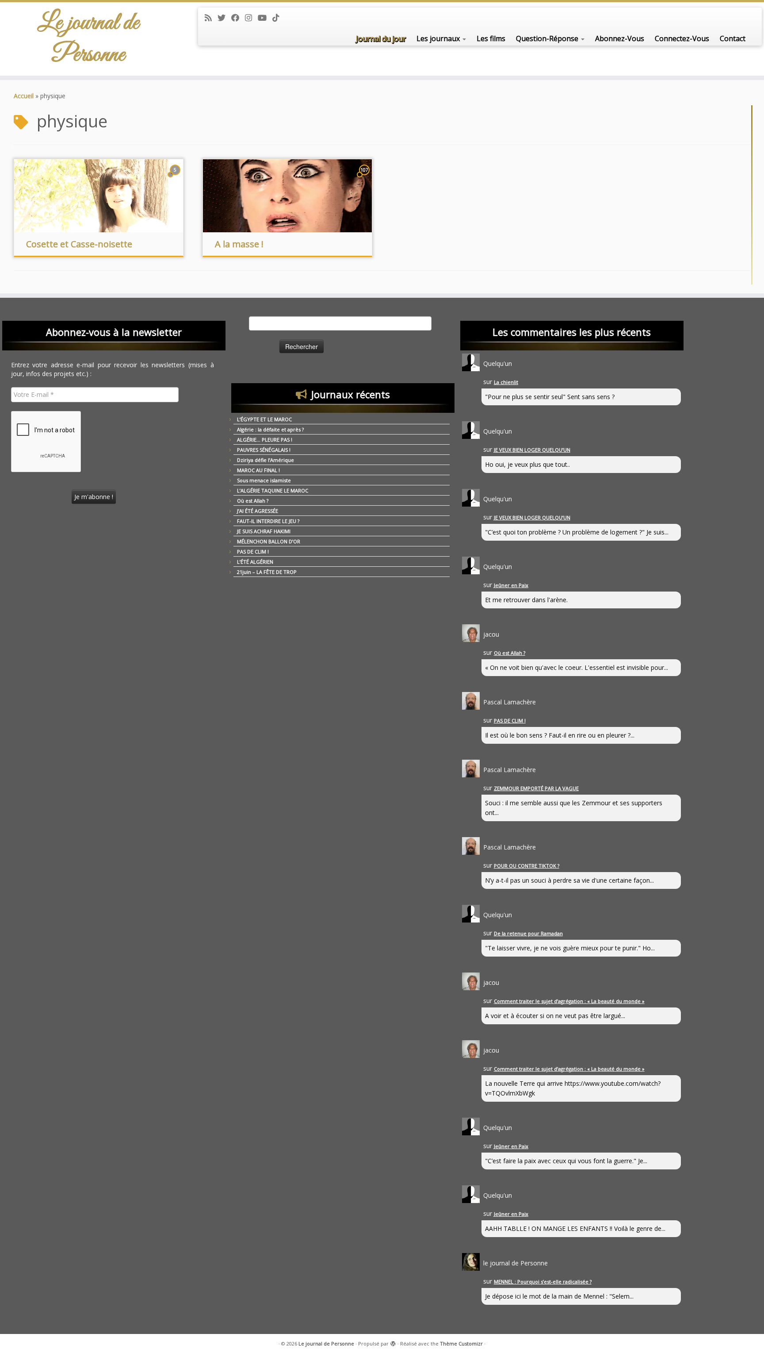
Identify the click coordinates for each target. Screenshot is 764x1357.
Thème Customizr (461, 1343)
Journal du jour (381, 38)
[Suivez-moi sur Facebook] (238, 17)
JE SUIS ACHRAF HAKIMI (263, 531)
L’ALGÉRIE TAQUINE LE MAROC (272, 490)
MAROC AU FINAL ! (258, 470)
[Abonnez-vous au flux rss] (211, 17)
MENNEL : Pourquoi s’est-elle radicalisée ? (543, 1281)
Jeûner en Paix (511, 585)
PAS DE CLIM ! (253, 551)
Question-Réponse (548, 38)
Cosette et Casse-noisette (79, 244)
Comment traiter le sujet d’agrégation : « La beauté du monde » (569, 1001)
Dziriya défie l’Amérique (265, 460)
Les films (491, 38)
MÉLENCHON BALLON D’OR (268, 541)
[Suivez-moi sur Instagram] (251, 17)
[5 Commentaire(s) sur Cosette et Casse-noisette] (176, 178)
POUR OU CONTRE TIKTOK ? (526, 865)
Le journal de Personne (88, 39)
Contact (732, 38)
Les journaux (439, 38)
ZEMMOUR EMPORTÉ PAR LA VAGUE (536, 788)
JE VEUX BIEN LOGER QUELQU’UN (532, 449)
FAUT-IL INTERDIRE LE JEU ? (268, 521)
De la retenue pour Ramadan (528, 933)
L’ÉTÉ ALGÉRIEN (255, 561)
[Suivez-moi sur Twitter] (224, 17)
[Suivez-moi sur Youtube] (265, 17)
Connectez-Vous (682, 38)
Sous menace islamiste (264, 480)
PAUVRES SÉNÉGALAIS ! (263, 449)
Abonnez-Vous (619, 38)
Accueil (24, 96)
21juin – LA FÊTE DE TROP (267, 572)
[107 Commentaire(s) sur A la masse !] (365, 178)
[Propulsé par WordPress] (393, 1342)
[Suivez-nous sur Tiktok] (278, 17)
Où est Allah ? (252, 500)
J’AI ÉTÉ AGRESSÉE (257, 510)
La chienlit (506, 382)
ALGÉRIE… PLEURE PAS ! (264, 439)
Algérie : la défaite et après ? (270, 429)
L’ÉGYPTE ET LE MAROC (264, 419)
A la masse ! (239, 244)
